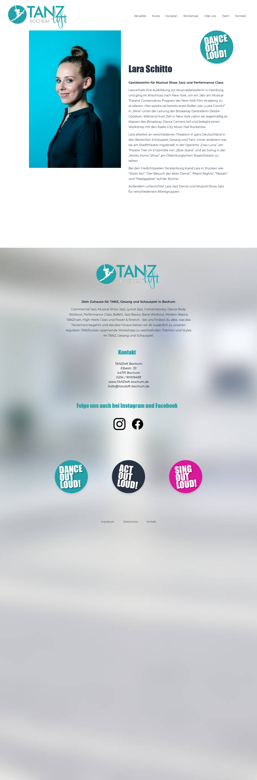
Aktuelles (140, 16)
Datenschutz (130, 521)
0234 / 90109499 (128, 377)
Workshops (190, 16)
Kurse (156, 16)
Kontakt (240, 16)
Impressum (107, 521)
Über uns (210, 16)
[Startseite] (38, 17)
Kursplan (171, 16)
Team (225, 16)
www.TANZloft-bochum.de (128, 382)
